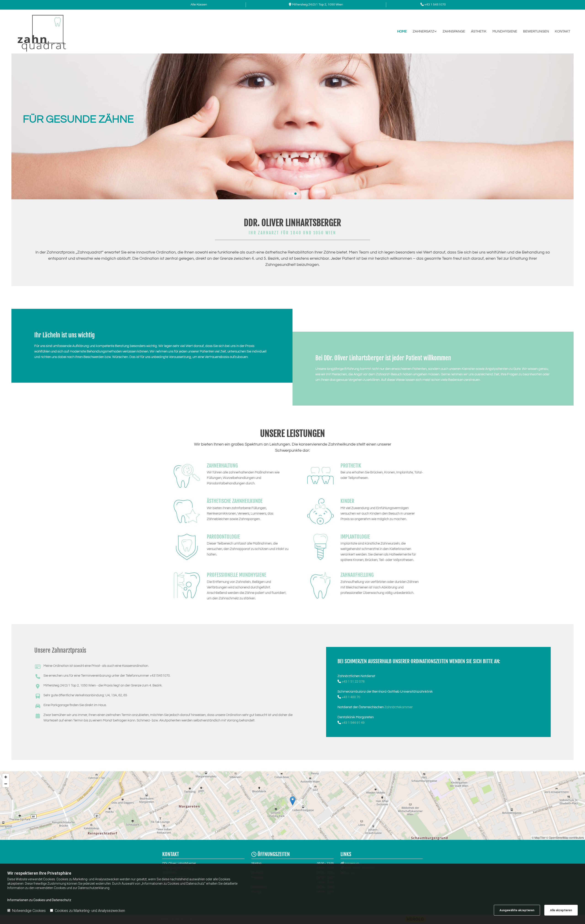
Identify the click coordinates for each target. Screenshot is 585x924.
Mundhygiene (504, 31)
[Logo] (56, 31)
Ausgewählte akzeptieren (517, 910)
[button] (292, 801)
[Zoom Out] (5, 783)
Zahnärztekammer (398, 707)
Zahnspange (454, 31)
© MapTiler (538, 837)
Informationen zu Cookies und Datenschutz (39, 900)
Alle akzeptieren (561, 910)
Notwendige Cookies (29, 910)
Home (402, 31)
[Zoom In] (5, 777)
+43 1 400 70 (351, 697)
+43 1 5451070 (435, 4)
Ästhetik (479, 31)
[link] (422, 31)
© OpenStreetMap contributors (565, 837)
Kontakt (562, 31)
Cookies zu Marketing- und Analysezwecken (90, 910)
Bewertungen (536, 31)
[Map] (292, 805)
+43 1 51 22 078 (353, 681)
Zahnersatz (423, 31)
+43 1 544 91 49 (353, 722)
